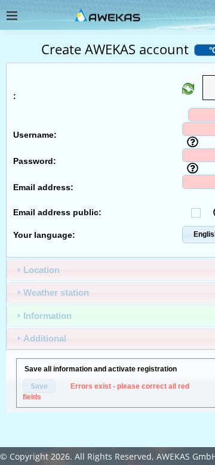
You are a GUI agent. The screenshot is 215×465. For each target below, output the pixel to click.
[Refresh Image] (188, 91)
